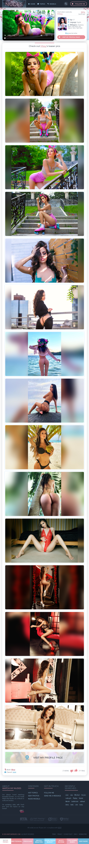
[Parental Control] (37, 819)
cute (76, 805)
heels (72, 805)
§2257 (60, 828)
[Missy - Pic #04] (44, 214)
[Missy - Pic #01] (44, 74)
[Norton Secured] (52, 819)
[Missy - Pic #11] (44, 540)
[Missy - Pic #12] (44, 587)
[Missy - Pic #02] (44, 120)
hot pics (83, 795)
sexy (71, 795)
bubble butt (75, 801)
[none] (61, 24)
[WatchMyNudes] (14, 4)
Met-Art (68, 801)
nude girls (68, 798)
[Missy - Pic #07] (44, 354)
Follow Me (80, 4)
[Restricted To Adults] (23, 819)
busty (81, 805)
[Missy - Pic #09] (44, 447)
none (14, 772)
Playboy (75, 798)
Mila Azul (77, 795)
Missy (67, 33)
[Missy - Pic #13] (44, 634)
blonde (81, 798)
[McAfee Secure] (64, 819)
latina (67, 805)
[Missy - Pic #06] (44, 307)
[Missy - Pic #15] (44, 727)
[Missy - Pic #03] (44, 167)
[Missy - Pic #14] (44, 680)
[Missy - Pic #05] (44, 260)
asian (67, 795)
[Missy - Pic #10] (44, 494)
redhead (82, 801)
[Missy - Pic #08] (44, 400)
